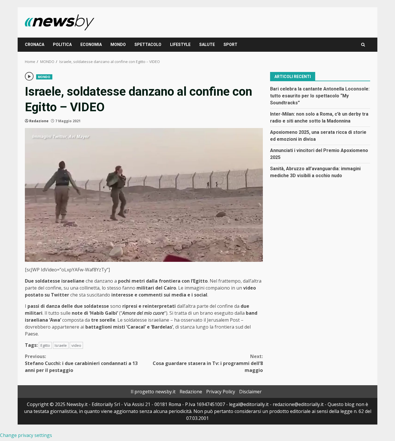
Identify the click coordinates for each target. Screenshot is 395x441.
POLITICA (62, 44)
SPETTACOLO (147, 44)
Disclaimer (250, 391)
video (76, 345)
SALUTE (207, 44)
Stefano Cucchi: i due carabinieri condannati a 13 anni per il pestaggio (81, 363)
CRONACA (34, 44)
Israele (61, 345)
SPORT (230, 44)
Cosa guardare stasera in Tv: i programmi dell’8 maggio (208, 363)
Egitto (45, 345)
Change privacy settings (26, 435)
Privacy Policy (220, 391)
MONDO (118, 44)
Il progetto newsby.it (153, 391)
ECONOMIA (91, 44)
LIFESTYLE (180, 44)
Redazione (39, 120)
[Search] (363, 44)
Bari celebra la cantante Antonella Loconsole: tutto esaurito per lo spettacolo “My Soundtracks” (320, 95)
